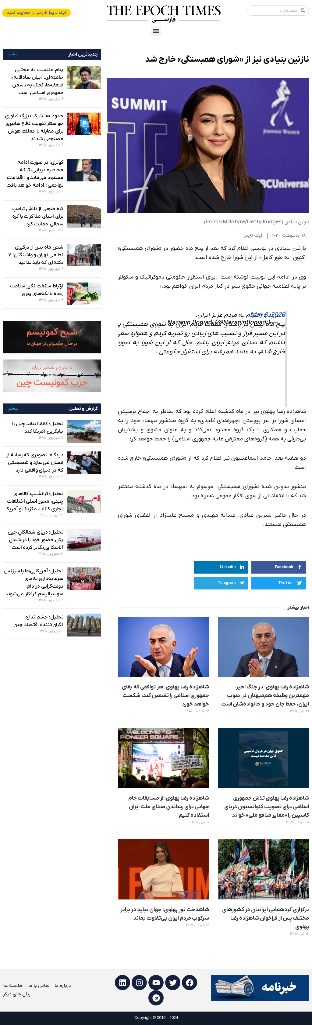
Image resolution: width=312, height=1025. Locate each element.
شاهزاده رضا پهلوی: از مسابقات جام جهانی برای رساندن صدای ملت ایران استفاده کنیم (168, 807)
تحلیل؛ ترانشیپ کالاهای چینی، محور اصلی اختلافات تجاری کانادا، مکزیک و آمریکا (34, 501)
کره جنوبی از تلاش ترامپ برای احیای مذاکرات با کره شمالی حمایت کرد (37, 217)
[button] (156, 31)
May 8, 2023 (268, 315)
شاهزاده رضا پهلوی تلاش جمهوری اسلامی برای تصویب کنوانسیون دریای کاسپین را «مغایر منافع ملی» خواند (266, 807)
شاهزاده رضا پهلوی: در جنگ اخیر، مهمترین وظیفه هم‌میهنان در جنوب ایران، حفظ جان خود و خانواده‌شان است (265, 696)
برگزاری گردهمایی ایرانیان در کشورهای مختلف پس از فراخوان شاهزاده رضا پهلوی (265, 918)
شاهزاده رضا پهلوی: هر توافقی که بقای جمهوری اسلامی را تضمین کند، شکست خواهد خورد (165, 696)
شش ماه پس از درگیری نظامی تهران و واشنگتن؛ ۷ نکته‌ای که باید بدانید (35, 255)
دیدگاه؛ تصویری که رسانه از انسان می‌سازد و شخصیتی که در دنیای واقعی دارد (34, 463)
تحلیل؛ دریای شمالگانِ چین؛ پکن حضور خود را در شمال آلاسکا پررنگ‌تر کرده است (34, 540)
